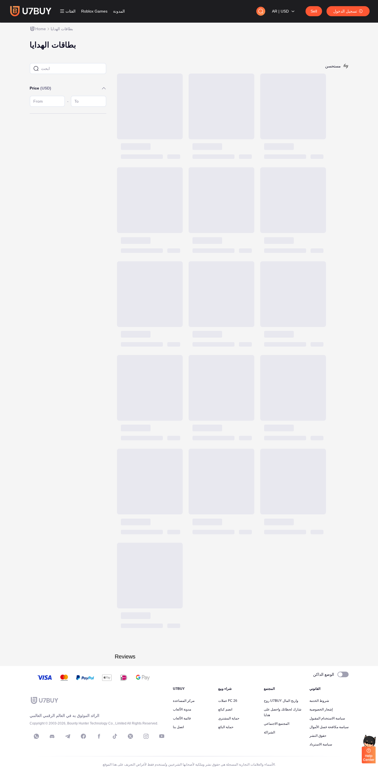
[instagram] (146, 736)
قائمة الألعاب (182, 718)
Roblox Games (94, 11)
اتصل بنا (178, 727)
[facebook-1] (83, 736)
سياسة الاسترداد (320, 744)
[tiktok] (114, 736)
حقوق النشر (317, 736)
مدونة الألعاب (182, 709)
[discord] (52, 736)
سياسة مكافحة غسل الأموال (329, 727)
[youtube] (161, 736)
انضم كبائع (225, 709)
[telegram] (67, 736)
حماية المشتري (228, 718)
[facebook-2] (99, 736)
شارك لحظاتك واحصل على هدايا (282, 712)
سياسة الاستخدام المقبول (327, 718)
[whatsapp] (36, 736)
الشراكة (269, 732)
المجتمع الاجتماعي (276, 724)
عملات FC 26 (227, 701)
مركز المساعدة (183, 701)
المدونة (119, 11)
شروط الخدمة (319, 701)
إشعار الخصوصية (321, 709)
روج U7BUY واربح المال (281, 701)
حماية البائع (225, 727)
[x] (130, 736)
